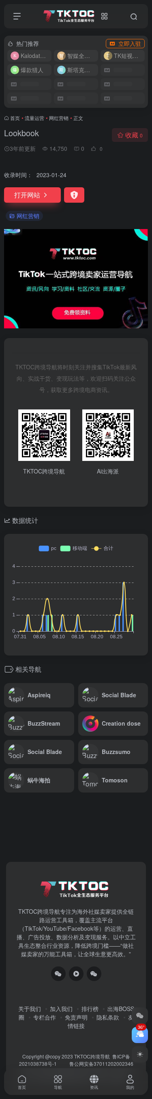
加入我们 (61, 1009)
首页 (15, 117)
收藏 (134, 134)
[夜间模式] (140, 1054)
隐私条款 (107, 1017)
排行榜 (89, 1009)
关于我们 (29, 1009)
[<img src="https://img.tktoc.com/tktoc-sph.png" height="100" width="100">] (76, 973)
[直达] (69, 695)
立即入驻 (129, 43)
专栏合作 (44, 1017)
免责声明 (76, 1017)
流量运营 (34, 117)
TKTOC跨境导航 (92, 1056)
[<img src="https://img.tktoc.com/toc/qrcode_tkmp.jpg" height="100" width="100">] (94, 973)
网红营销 (59, 117)
